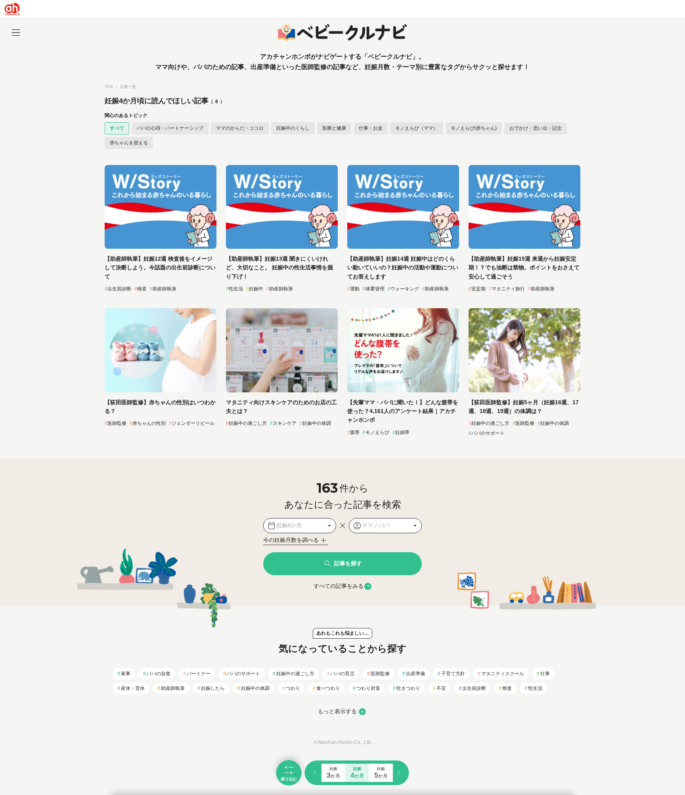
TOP (109, 86)
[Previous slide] (315, 773)
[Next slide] (399, 773)
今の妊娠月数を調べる (291, 540)
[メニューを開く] (16, 32)
